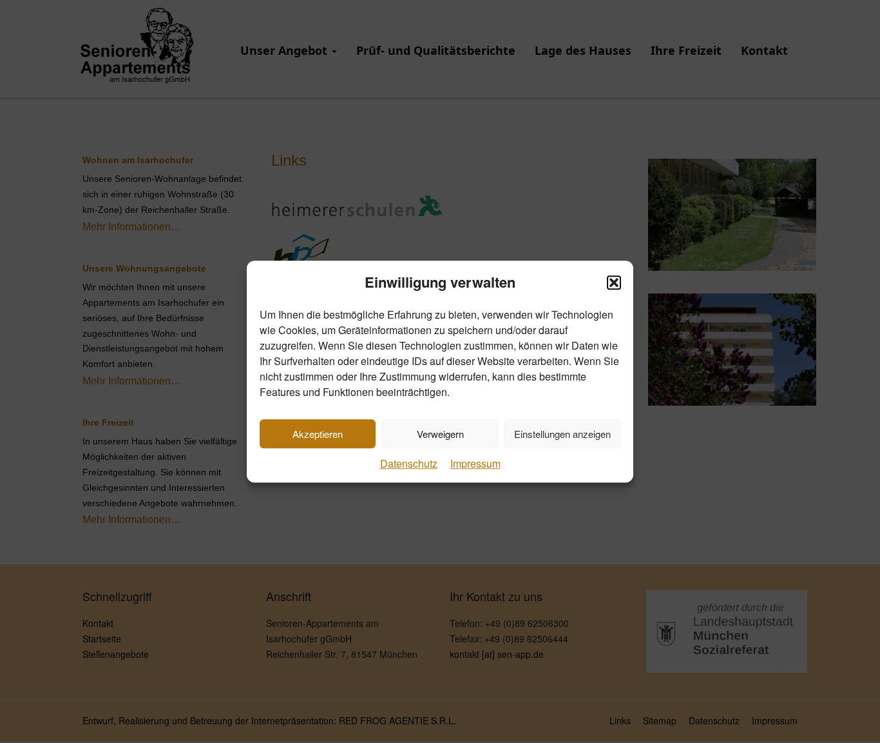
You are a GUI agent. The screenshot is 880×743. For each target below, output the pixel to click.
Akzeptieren (317, 434)
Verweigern (440, 434)
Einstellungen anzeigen (562, 434)
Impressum (475, 464)
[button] (613, 282)
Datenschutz (408, 464)
